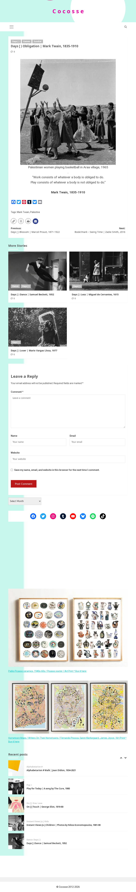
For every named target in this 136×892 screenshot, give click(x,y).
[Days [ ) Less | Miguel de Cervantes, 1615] (98, 271)
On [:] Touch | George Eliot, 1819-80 (45, 788)
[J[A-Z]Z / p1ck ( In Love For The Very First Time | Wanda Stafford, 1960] (16, 841)
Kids (46, 803)
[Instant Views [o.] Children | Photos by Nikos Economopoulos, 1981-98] (16, 805)
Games (26, 41)
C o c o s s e (68, 11)
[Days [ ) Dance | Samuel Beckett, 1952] (37, 271)
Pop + (29, 766)
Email (73, 435)
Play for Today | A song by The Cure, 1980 (48, 770)
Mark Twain (23, 212)
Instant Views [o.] (35, 803)
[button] (11, 26)
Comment (17, 392)
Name (14, 435)
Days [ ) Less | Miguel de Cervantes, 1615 (95, 294)
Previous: (35, 230)
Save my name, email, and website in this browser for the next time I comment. (57, 470)
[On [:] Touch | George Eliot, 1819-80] (16, 786)
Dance (15, 286)
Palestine (35, 212)
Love (40, 785)
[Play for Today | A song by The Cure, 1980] (16, 768)
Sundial (37, 41)
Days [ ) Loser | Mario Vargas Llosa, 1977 (34, 350)
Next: (100, 230)
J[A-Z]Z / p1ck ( (33, 839)
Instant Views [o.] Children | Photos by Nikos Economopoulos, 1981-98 (64, 806)
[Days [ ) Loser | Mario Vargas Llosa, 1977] (37, 327)
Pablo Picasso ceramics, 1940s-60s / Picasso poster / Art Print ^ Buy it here (47, 671)
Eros (35, 785)
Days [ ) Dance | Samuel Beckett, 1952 (32, 294)
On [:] (29, 785)
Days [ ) (15, 41)
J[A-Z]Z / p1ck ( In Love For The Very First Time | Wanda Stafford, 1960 (63, 843)
